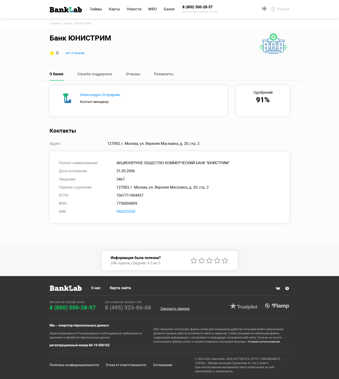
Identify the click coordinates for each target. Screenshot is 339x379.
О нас (96, 288)
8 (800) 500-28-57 (73, 307)
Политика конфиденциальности (74, 365)
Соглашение (162, 365)
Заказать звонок (175, 309)
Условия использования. (264, 341)
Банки (169, 9)
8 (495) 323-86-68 (128, 307)
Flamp (277, 306)
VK (278, 288)
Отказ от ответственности (126, 365)
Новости (134, 9)
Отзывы (133, 74)
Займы (96, 9)
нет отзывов (74, 53)
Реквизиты (163, 74)
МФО (152, 9)
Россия (283, 9)
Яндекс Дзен (287, 288)
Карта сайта (120, 288)
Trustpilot (243, 306)
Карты (114, 9)
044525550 (125, 211)
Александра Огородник (100, 95)
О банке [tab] (56, 74)
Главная (55, 23)
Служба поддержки (94, 74)
